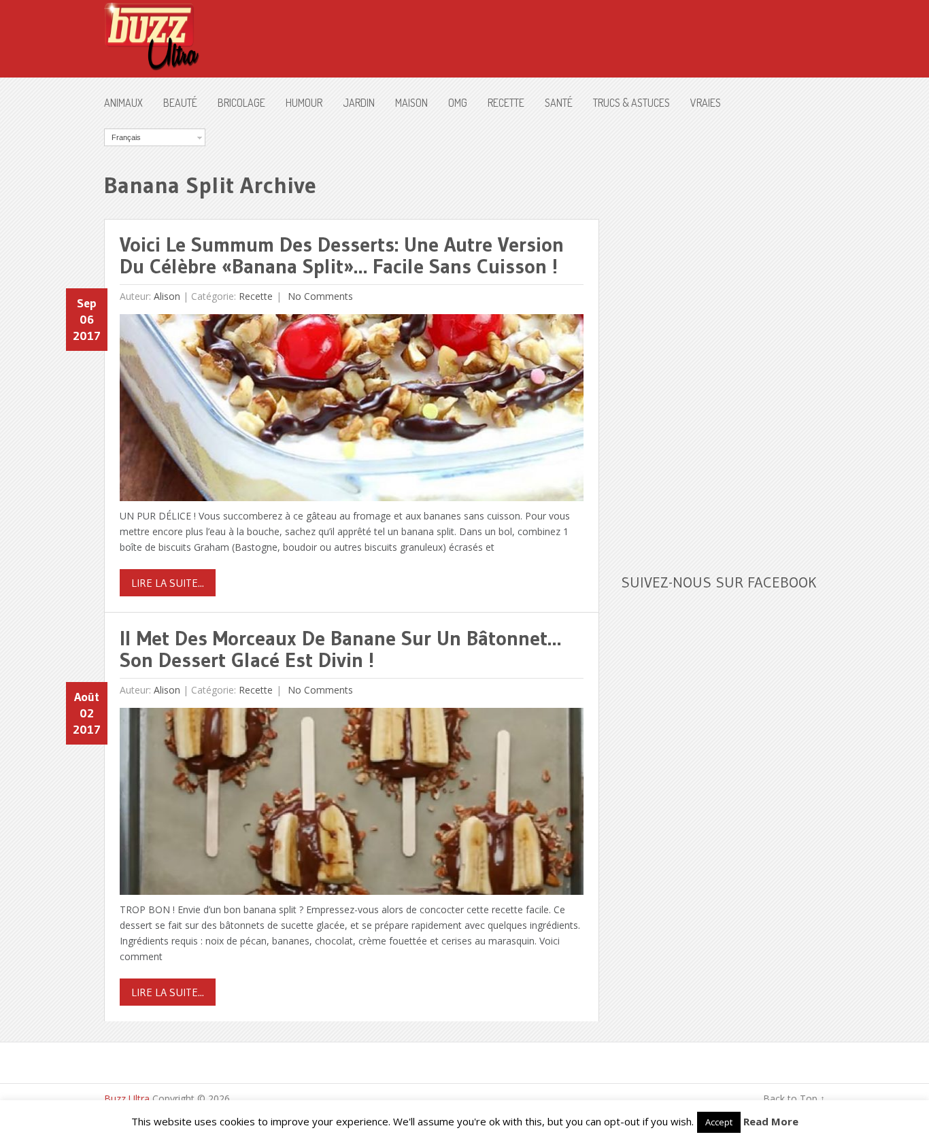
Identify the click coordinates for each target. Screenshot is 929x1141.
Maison (411, 102)
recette (506, 102)
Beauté (180, 102)
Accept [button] (718, 1122)
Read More (770, 1121)
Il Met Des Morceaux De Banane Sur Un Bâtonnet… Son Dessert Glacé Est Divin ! (340, 649)
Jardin (359, 102)
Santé (559, 102)
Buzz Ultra (127, 1098)
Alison (167, 296)
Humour (304, 102)
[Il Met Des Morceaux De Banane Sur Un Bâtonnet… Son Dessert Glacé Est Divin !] (352, 805)
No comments (319, 296)
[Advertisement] (723, 333)
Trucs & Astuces (631, 102)
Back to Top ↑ (794, 1098)
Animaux (123, 102)
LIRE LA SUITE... (167, 583)
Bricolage (241, 102)
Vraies (705, 102)
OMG (457, 102)
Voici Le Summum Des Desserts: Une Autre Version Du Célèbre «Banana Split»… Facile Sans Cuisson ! (342, 255)
